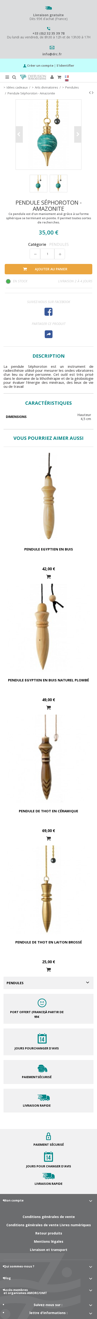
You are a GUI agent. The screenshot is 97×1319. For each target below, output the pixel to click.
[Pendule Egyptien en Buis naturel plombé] (48, 628)
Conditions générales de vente (49, 1217)
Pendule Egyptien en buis (48, 549)
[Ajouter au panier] (48, 577)
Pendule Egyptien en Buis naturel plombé (48, 680)
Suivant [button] (77, 134)
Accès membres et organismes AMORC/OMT (25, 1291)
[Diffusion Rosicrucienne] (33, 77)
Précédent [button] (19, 134)
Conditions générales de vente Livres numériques (48, 1225)
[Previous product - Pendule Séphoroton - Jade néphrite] (90, 92)
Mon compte (14, 1200)
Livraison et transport (48, 1250)
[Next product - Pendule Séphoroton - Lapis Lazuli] (92, 92)
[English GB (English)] (67, 80)
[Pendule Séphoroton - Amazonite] (38, 183)
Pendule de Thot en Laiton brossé (48, 942)
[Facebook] (48, 311)
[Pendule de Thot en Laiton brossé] (48, 890)
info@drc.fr (52, 54)
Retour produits (48, 1233)
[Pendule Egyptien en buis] (48, 497)
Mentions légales (48, 1241)
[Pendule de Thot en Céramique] (48, 759)
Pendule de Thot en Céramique (48, 811)
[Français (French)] (67, 76)
